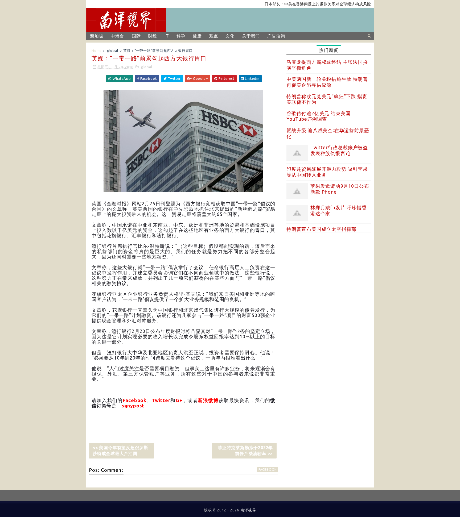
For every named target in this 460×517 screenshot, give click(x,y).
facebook (267, 469)
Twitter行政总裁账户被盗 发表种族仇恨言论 (339, 150)
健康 (197, 36)
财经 (152, 36)
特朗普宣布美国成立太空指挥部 (321, 229)
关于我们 (251, 36)
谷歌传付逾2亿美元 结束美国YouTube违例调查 (318, 116)
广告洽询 (276, 36)
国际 (136, 36)
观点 (213, 36)
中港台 (117, 36)
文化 (230, 36)
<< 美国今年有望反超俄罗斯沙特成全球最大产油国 (120, 450)
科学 (181, 36)
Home (97, 50)
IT (167, 36)
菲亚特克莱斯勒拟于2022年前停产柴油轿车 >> (245, 450)
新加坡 (96, 36)
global (112, 50)
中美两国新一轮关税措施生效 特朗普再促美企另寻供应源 (327, 81)
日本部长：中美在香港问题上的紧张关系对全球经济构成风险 (307, 4)
